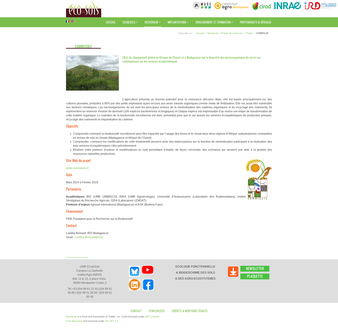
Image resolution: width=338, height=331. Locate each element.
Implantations (177, 22)
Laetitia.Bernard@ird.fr (89, 237)
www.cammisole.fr (77, 168)
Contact (136, 310)
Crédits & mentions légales (190, 310)
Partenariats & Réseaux (255, 22)
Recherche (151, 22)
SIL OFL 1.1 (111, 321)
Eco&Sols (129, 22)
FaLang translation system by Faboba (77, 257)
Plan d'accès (157, 310)
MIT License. (152, 316)
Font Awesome (74, 321)
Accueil (111, 22)
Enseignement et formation (213, 22)
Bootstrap (71, 316)
